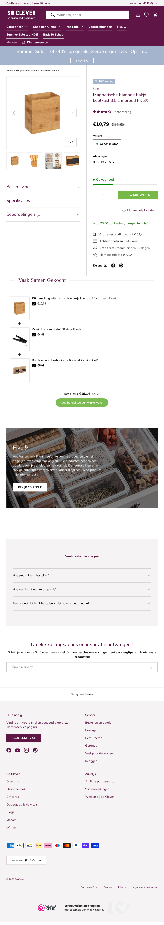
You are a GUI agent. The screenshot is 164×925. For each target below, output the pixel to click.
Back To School (53, 35)
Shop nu (82, 60)
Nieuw (121, 27)
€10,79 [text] (41, 303)
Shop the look (16, 789)
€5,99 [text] (40, 365)
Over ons (12, 781)
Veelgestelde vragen (99, 753)
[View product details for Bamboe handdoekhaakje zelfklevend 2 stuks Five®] (20, 370)
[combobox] (87, 15)
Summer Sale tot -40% (22, 35)
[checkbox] (34, 303)
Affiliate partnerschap (100, 781)
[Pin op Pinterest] (121, 266)
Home (9, 71)
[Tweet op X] (105, 266)
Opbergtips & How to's (22, 804)
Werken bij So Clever (99, 797)
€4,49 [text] (40, 334)
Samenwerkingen (97, 789)
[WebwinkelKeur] (82, 908)
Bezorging (92, 730)
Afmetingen (100, 156)
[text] (82, 280)
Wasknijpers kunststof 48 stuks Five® (56, 329)
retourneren (18, 3)
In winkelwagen (138, 195)
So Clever (20, 879)
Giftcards (12, 797)
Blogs (10, 812)
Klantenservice (24, 737)
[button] (155, 14)
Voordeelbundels (100, 27)
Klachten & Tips (88, 887)
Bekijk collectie (30, 487)
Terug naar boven (82, 694)
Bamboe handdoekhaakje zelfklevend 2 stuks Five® (65, 360)
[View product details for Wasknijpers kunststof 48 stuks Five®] (20, 339)
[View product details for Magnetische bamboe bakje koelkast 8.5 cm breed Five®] (20, 308)
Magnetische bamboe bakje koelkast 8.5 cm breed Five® (38, 71)
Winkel (11, 827)
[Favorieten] (146, 14)
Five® (96, 88)
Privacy (122, 887)
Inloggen (91, 761)
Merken (11, 42)
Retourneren (93, 738)
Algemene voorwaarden (145, 887)
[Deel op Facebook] (113, 266)
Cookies (108, 887)
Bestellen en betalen (99, 722)
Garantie (91, 745)
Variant (97, 135)
